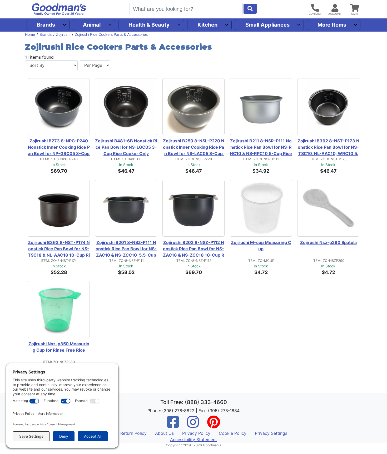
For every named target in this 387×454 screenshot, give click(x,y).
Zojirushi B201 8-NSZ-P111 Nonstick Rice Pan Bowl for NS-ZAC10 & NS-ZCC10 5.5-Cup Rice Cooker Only (126, 249)
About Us (164, 433)
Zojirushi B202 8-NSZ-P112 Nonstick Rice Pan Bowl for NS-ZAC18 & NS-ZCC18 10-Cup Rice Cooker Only (193, 249)
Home (30, 34)
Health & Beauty (149, 25)
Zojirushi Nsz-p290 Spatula (328, 242)
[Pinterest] (213, 425)
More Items (331, 25)
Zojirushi (63, 34)
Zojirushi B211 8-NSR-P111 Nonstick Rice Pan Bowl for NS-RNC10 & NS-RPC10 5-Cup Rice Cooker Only (261, 147)
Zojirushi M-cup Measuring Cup (261, 245)
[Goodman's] (59, 9)
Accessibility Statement (193, 439)
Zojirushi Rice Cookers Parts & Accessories (111, 34)
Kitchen (207, 25)
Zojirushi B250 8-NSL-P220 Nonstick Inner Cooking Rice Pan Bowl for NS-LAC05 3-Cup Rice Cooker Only (193, 147)
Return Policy (133, 433)
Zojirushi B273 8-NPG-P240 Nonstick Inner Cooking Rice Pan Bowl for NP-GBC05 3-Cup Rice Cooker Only (59, 147)
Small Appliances (267, 25)
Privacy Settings (271, 433)
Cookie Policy (232, 433)
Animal (92, 25)
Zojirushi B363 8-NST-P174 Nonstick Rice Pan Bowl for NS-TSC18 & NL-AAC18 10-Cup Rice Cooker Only (59, 249)
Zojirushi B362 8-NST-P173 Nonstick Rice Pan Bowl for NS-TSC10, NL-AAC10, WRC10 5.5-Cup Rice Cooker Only (328, 147)
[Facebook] (173, 425)
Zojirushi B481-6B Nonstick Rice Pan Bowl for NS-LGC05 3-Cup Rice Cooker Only (126, 147)
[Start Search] (250, 9)
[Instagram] (193, 425)
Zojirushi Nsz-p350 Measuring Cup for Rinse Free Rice (58, 347)
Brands (46, 25)
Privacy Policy (196, 433)
